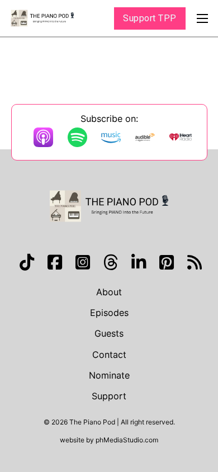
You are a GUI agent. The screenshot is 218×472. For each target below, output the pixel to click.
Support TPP (150, 18)
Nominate (109, 375)
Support (109, 396)
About (109, 292)
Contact (109, 354)
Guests (109, 333)
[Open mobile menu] (202, 18)
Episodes (109, 312)
